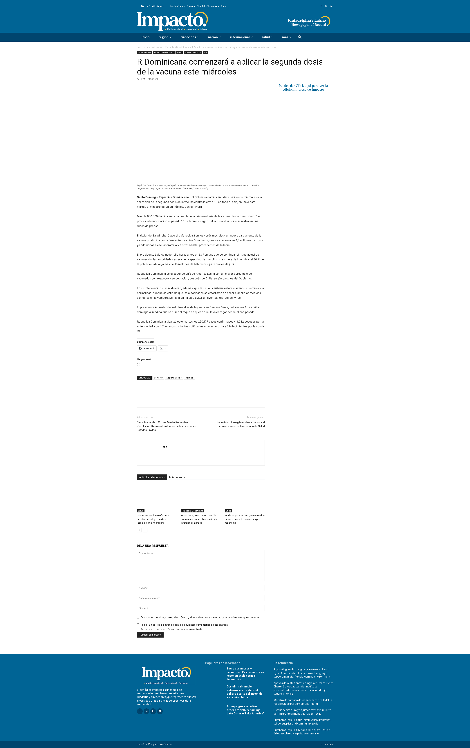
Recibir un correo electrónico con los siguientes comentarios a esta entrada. (184, 624)
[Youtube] (160, 711)
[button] (300, 37)
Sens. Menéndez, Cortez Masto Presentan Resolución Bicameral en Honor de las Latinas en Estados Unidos (166, 426)
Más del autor (177, 477)
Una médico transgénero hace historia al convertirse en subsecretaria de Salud (240, 424)
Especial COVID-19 (193, 52)
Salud (179, 52)
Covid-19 (158, 377)
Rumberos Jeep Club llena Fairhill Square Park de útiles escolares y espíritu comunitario (302, 731)
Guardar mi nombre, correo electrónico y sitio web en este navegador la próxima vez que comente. (200, 617)
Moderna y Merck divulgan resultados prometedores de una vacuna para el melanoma (245, 519)
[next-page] (145, 530)
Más (205, 52)
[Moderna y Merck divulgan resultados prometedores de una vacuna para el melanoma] (245, 498)
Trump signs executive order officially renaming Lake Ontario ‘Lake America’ (245, 710)
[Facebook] (321, 6)
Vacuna (189, 377)
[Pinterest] (157, 87)
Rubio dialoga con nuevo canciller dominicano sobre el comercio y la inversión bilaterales (199, 519)
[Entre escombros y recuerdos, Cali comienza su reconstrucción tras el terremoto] (214, 674)
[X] (149, 87)
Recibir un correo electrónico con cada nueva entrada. (172, 629)
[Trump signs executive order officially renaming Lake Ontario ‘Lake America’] (214, 710)
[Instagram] (326, 6)
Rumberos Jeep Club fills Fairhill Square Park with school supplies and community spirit (302, 721)
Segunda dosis (174, 377)
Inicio (139, 47)
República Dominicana (177, 47)
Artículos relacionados (152, 477)
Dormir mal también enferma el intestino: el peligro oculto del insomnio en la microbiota (153, 519)
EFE (143, 79)
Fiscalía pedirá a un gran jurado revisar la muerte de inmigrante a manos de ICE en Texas (302, 711)
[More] (183, 87)
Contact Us (327, 744)
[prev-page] (139, 530)
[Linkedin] (331, 6)
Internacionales (154, 47)
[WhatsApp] (166, 87)
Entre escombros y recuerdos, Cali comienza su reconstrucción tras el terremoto (245, 674)
